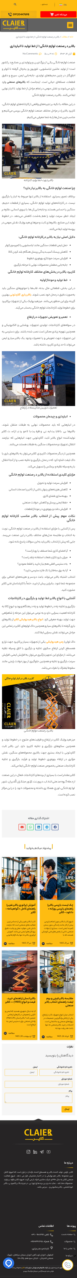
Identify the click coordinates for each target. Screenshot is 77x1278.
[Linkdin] (35, 1151)
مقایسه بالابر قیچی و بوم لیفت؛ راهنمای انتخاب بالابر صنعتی (59, 1002)
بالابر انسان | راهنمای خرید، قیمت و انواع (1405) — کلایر (20, 1001)
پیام (70, 1091)
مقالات (64, 37)
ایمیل (35, 1067)
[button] (63, 5)
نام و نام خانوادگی (64, 1067)
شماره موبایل (66, 1079)
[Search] (15, 4)
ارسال (66, 1109)
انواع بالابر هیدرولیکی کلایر (28, 620)
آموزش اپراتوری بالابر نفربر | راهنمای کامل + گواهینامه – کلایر (20, 909)
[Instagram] (28, 1151)
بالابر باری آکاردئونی (20, 295)
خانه (71, 37)
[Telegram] (41, 1151)
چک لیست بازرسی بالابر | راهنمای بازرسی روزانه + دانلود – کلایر (60, 909)
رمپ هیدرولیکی (55, 642)
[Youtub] (48, 1151)
